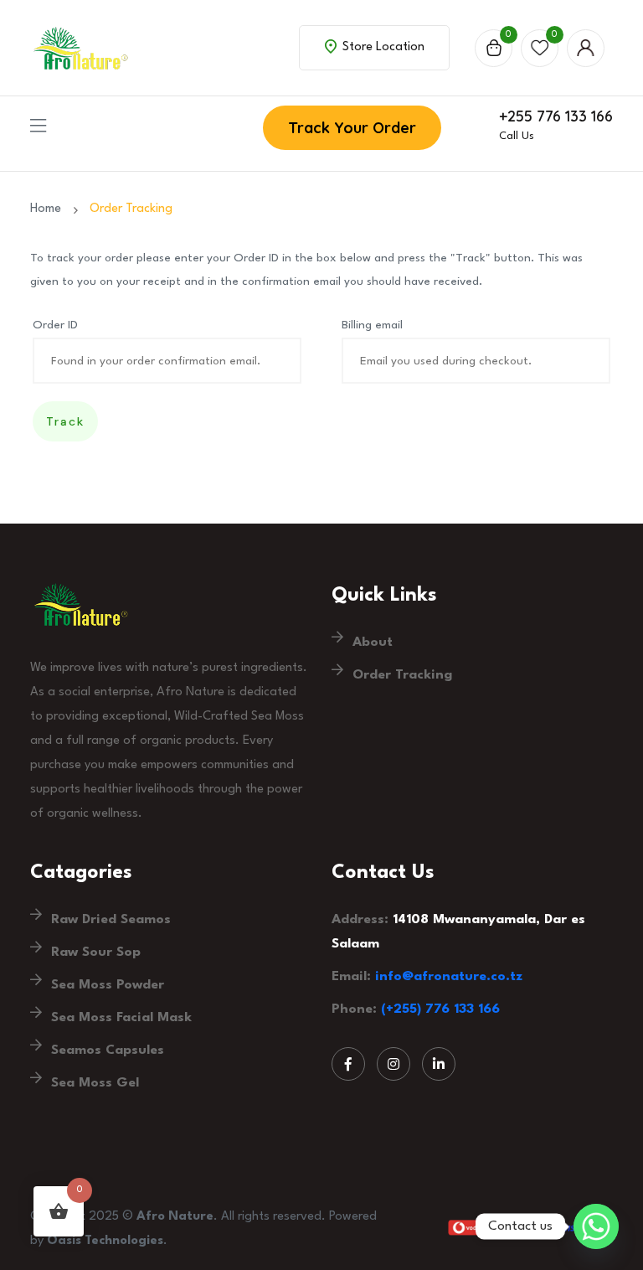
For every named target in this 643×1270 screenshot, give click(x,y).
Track (65, 421)
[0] (494, 48)
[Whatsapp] (596, 1226)
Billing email (372, 325)
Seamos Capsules (107, 1050)
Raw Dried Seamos (111, 920)
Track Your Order (352, 127)
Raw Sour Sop (96, 952)
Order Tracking (402, 675)
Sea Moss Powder (107, 985)
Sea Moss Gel (95, 1083)
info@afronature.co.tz (448, 976)
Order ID (55, 325)
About (372, 642)
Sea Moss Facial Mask (121, 1018)
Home (49, 209)
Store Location (381, 47)
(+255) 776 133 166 (440, 1009)
